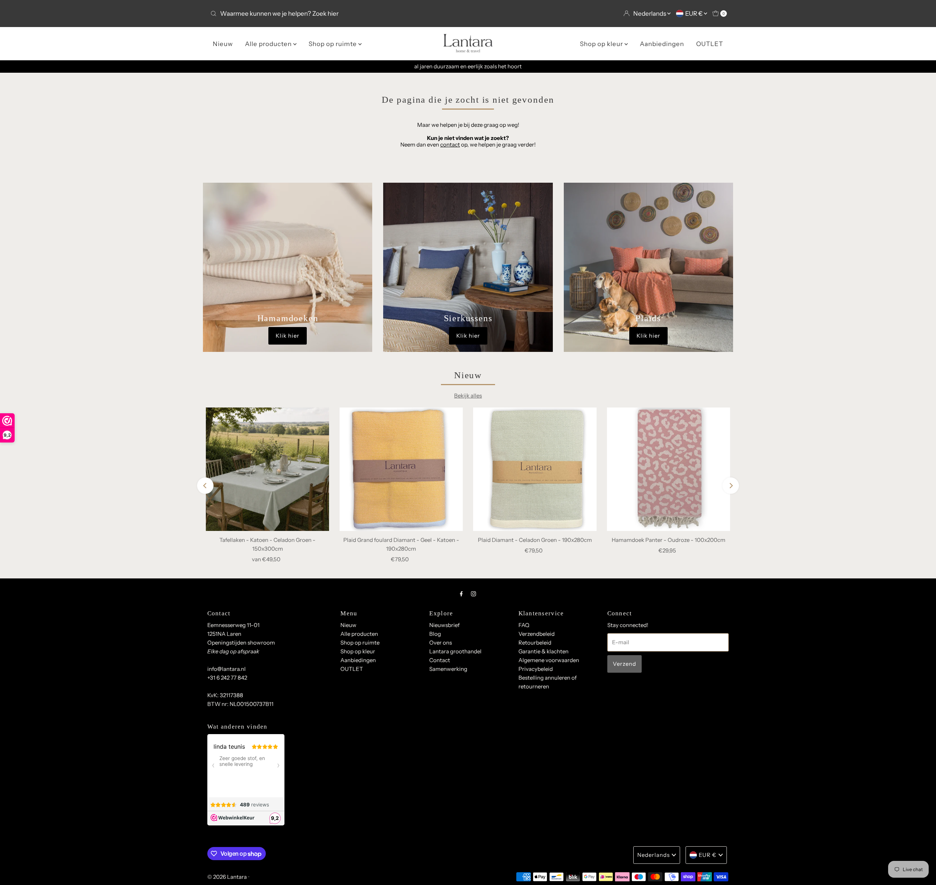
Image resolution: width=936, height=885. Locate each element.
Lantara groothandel (455, 651)
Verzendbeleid (536, 633)
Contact (439, 660)
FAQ (523, 625)
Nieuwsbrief (444, 625)
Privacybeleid (535, 668)
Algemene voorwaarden (548, 660)
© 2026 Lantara (227, 876)
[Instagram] (473, 593)
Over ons (440, 642)
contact (450, 144)
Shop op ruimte (333, 44)
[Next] (730, 486)
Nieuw (223, 44)
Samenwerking (448, 668)
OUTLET (709, 44)
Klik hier (287, 335)
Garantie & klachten (543, 651)
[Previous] (205, 486)
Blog (435, 633)
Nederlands (650, 13)
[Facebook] (461, 593)
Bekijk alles (468, 395)
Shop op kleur (602, 44)
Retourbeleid (534, 642)
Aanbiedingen (662, 44)
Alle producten (269, 44)
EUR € (694, 13)
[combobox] (336, 13)
